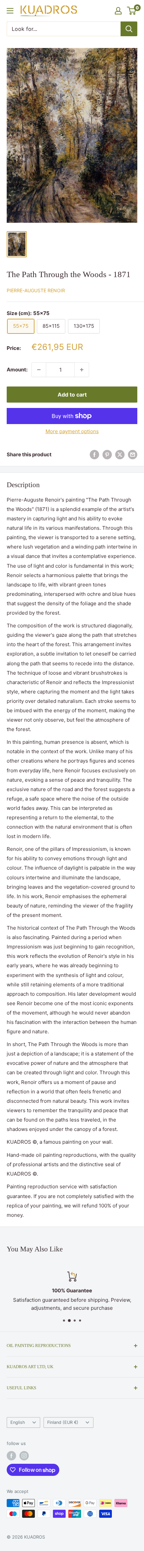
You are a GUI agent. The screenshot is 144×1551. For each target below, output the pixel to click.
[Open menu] (10, 10)
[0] (132, 11)
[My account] (118, 10)
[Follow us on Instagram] (24, 1455)
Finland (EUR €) (62, 1422)
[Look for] (129, 28)
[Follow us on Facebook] (11, 1455)
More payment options (72, 431)
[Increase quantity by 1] (82, 370)
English (17, 1422)
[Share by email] (132, 454)
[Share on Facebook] (94, 454)
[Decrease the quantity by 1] (39, 370)
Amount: (17, 369)
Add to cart (72, 394)
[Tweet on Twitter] (120, 454)
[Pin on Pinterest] (107, 454)
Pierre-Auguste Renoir (36, 290)
